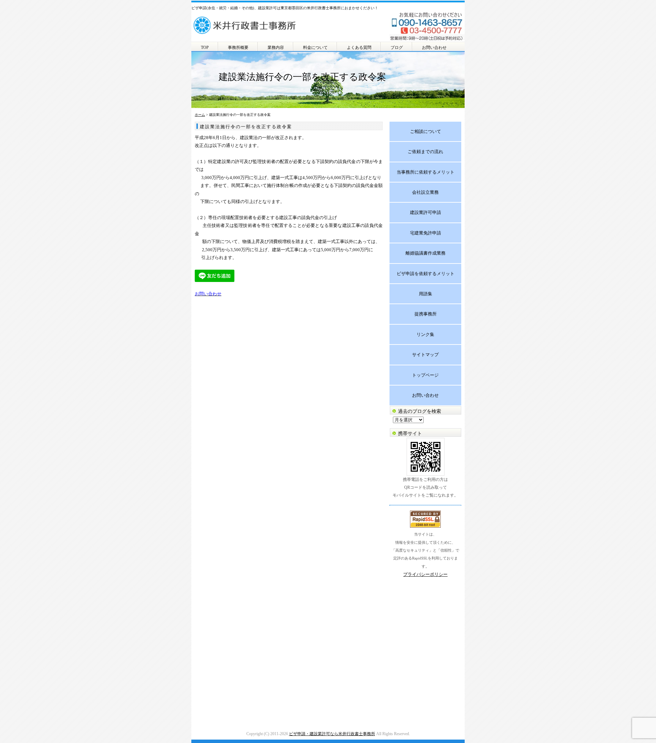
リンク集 (425, 334)
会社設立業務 (425, 192)
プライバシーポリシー (425, 574)
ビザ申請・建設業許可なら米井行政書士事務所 (332, 733)
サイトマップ (425, 354)
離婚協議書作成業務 (426, 253)
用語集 (425, 293)
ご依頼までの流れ (425, 151)
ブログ (397, 47)
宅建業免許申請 (425, 232)
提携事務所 (425, 313)
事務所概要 (238, 47)
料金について (315, 47)
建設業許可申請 (425, 212)
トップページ (425, 375)
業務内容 (276, 47)
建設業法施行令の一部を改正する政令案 (246, 126)
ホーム (200, 115)
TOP (205, 47)
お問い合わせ (434, 47)
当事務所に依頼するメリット (425, 172)
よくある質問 (359, 47)
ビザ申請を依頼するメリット (425, 273)
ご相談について (425, 131)
